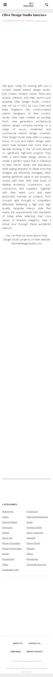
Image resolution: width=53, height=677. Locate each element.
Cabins (5, 516)
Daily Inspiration (9, 522)
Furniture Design (34, 527)
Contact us (34, 643)
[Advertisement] (26, 53)
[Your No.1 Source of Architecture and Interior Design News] (26, 4)
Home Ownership (34, 532)
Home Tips (7, 538)
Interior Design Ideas (12, 548)
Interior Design (33, 543)
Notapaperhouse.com (14, 20)
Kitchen (5, 553)
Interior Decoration (11, 543)
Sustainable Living (10, 569)
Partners (16, 652)
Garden (5, 532)
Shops (5, 564)
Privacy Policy (34, 652)
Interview (30, 548)
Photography (8, 559)
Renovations (32, 559)
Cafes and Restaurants (37, 516)
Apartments (7, 511)
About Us (17, 643)
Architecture (32, 511)
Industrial (30, 538)
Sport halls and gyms (36, 564)
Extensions (7, 527)
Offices (29, 553)
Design (29, 522)
